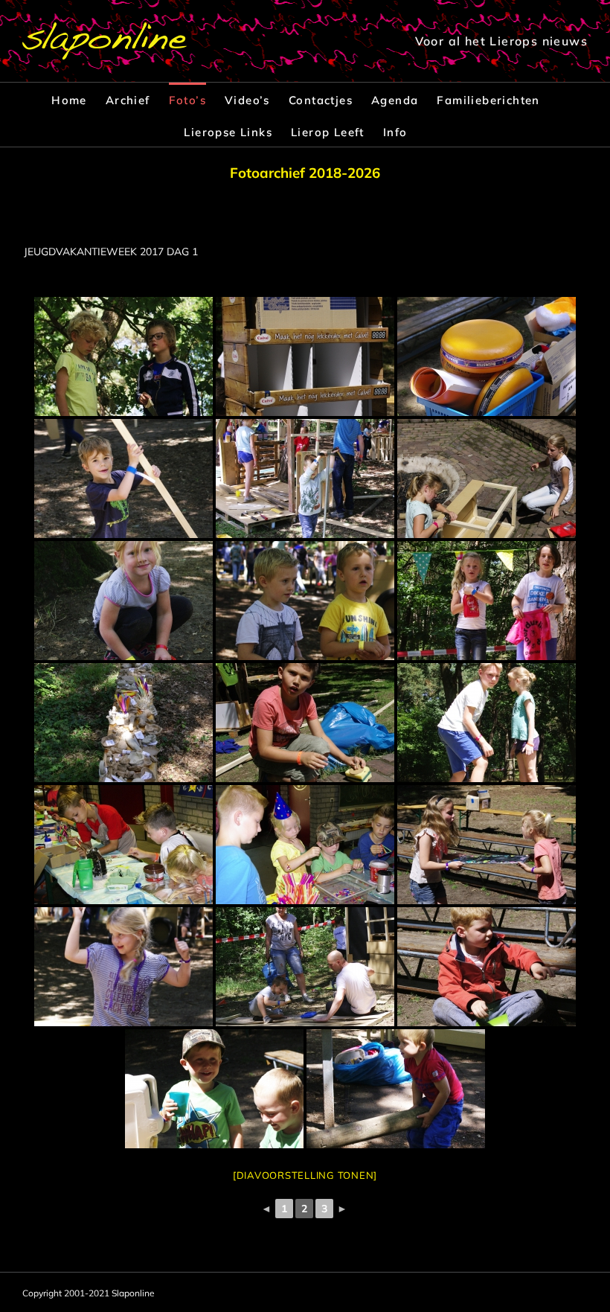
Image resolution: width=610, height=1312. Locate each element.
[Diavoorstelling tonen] (305, 1175)
